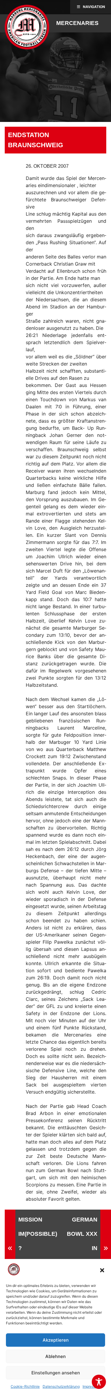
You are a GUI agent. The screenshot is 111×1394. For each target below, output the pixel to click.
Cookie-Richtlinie (25, 1386)
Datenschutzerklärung (61, 1386)
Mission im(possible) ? (37, 1233)
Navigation (94, 6)
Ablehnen (55, 1356)
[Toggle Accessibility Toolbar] (99, 1382)
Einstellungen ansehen (55, 1373)
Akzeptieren (56, 1340)
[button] (102, 1270)
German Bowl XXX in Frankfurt (82, 1248)
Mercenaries (77, 23)
